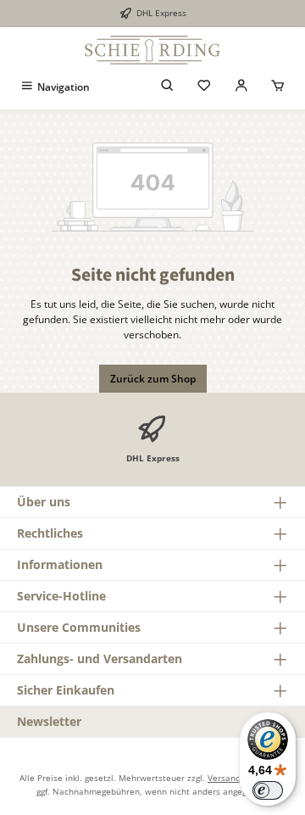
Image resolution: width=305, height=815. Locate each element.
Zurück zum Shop (153, 378)
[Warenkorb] (278, 87)
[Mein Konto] (241, 87)
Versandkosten (238, 778)
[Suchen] (167, 87)
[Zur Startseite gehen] (152, 50)
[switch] (267, 790)
